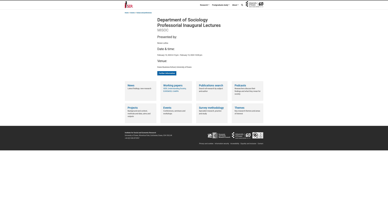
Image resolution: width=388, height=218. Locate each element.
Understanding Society (177, 88)
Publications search (211, 85)
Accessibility (234, 144)
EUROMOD (167, 91)
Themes (239, 107)
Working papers (172, 85)
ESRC (218, 135)
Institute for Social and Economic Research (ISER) (129, 5)
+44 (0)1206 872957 (132, 138)
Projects (133, 107)
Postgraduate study (220, 5)
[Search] (242, 5)
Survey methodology (211, 107)
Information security (222, 144)
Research (204, 5)
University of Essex (254, 5)
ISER (165, 88)
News (131, 85)
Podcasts (240, 85)
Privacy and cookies (206, 144)
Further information (167, 73)
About (234, 5)
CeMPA (176, 91)
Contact (260, 144)
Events (167, 107)
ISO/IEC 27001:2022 (257, 135)
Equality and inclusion (248, 144)
